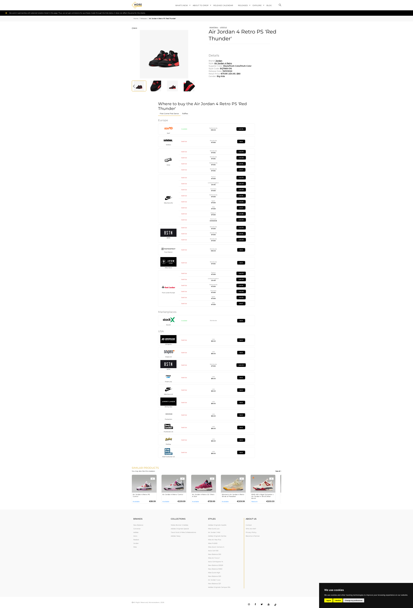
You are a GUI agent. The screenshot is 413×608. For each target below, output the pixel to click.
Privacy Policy (251, 532)
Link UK (241, 183)
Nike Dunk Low (214, 529)
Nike (135, 547)
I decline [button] (338, 600)
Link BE (241, 214)
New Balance (138, 525)
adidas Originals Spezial (180, 529)
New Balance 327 (214, 584)
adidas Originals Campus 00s (219, 587)
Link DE (241, 158)
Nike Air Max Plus (214, 540)
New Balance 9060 (215, 569)
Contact (249, 525)
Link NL (241, 129)
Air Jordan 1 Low (214, 580)
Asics (135, 536)
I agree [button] (328, 600)
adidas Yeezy (175, 536)
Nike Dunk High (214, 573)
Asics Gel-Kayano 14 (215, 562)
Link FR (241, 151)
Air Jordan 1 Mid (214, 532)
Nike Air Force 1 (214, 558)
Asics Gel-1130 (213, 551)
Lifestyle (223, 27)
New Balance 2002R (215, 565)
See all (278, 471)
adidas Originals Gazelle (217, 525)
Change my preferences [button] (353, 600)
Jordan (136, 543)
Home (135, 18)
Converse (136, 529)
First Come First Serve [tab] (169, 114)
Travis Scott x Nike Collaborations (183, 532)
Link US (241, 365)
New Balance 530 (214, 576)
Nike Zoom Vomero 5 (216, 547)
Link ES (241, 202)
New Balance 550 (214, 554)
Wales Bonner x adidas (179, 525)
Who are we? (251, 529)
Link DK (241, 220)
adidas (135, 532)
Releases (143, 18)
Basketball (214, 27)
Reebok (136, 540)
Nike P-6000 (212, 543)
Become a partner (253, 536)
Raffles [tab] (185, 114)
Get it (241, 141)
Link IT (241, 170)
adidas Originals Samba (217, 536)
